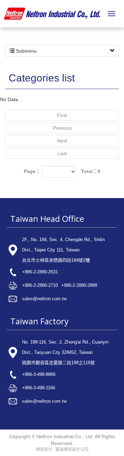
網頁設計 (44, 449)
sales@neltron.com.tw (44, 298)
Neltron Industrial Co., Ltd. (52, 13)
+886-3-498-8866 (38, 374)
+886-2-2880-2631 (40, 271)
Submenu (25, 51)
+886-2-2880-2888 (79, 285)
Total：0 (90, 171)
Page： (32, 171)
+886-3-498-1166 (38, 387)
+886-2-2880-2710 (40, 285)
